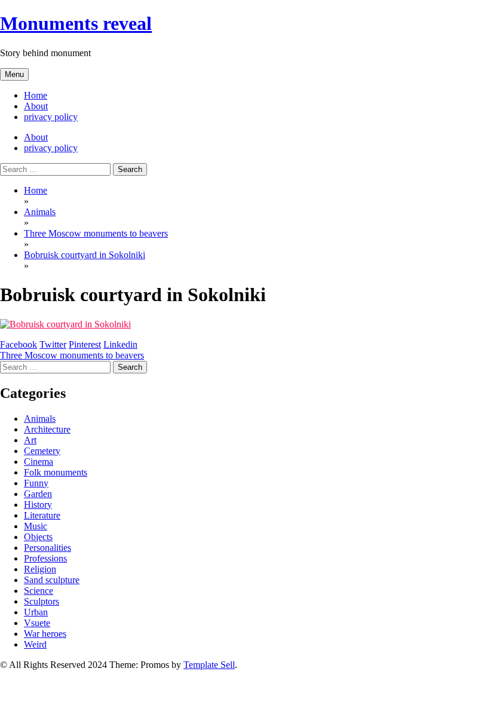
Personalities (47, 547)
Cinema (38, 461)
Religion (40, 569)
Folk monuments (55, 472)
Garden (38, 494)
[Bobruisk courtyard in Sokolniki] (65, 324)
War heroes (45, 634)
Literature (42, 515)
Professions (45, 558)
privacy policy (51, 117)
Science (38, 591)
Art (30, 440)
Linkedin (120, 344)
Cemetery (42, 451)
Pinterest (85, 344)
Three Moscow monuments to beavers (72, 355)
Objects (38, 537)
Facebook (18, 344)
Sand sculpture (51, 580)
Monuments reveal (76, 23)
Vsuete (37, 623)
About (36, 106)
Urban (36, 612)
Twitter (52, 344)
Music (35, 526)
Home (35, 95)
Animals (40, 418)
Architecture (47, 429)
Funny (36, 483)
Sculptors (41, 601)
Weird (35, 644)
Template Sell (209, 665)
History (38, 504)
